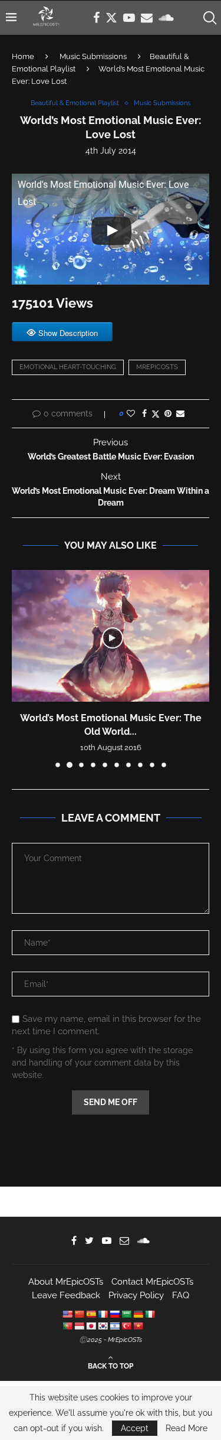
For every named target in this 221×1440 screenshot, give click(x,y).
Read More (186, 1428)
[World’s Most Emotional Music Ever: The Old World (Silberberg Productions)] (110, 636)
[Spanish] (90, 1314)
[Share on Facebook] (144, 413)
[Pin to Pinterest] (167, 413)
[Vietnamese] (138, 1326)
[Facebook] (96, 18)
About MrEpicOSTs (65, 1281)
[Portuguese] (67, 1326)
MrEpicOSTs (157, 367)
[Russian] (114, 1314)
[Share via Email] (180, 413)
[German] (138, 1314)
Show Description (68, 332)
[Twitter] (111, 18)
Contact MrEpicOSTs (152, 1281)
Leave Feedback (66, 1295)
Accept (135, 1428)
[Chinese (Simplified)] (79, 1314)
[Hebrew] (114, 1326)
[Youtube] (129, 18)
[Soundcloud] (166, 18)
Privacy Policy (136, 1295)
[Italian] (149, 1314)
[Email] (147, 18)
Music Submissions (93, 56)
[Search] (209, 18)
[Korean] (102, 1326)
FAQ (180, 1295)
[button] (22, 668)
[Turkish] (126, 1326)
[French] (102, 1314)
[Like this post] (131, 413)
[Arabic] (126, 1314)
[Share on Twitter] (155, 414)
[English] (67, 1314)
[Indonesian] (79, 1326)
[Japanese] (90, 1326)
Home (23, 56)
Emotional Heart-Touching (67, 367)
